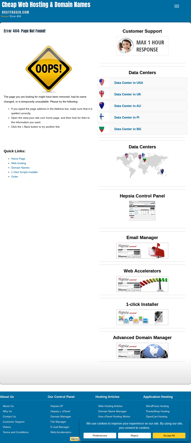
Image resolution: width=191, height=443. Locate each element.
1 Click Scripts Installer (24, 172)
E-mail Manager (60, 426)
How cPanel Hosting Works (114, 416)
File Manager (58, 421)
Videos (7, 426)
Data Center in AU (127, 106)
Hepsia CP (57, 406)
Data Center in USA (128, 83)
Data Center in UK (127, 94)
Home (4, 16)
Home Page (18, 158)
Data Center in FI (126, 117)
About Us (8, 406)
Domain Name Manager (112, 411)
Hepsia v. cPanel (60, 411)
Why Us (7, 411)
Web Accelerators (61, 432)
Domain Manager (61, 416)
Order (14, 176)
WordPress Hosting (157, 406)
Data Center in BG (127, 129)
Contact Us (9, 416)
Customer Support (13, 421)
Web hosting (18, 163)
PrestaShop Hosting (158, 411)
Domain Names (20, 167)
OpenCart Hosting (156, 416)
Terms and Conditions (16, 432)
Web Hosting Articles (110, 406)
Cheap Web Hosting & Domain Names (46, 4)
